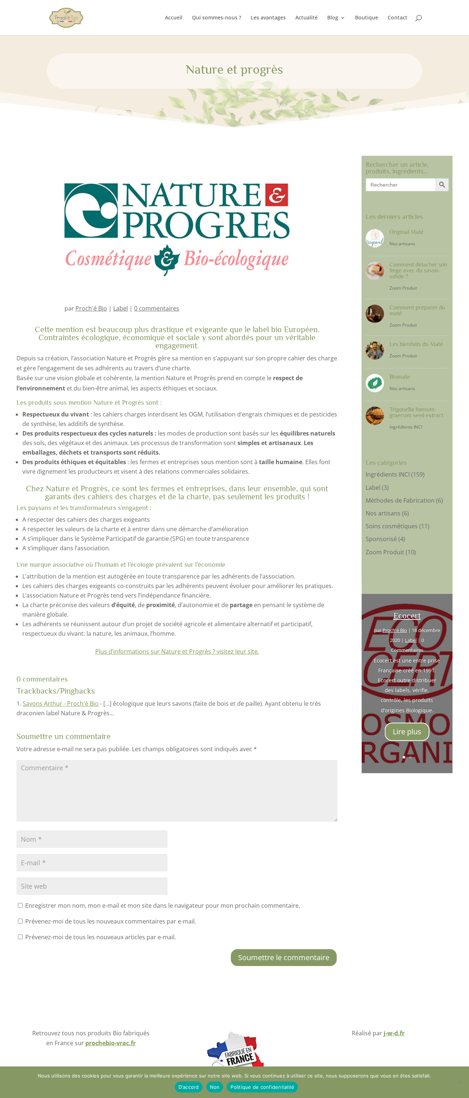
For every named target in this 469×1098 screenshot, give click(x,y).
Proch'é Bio (91, 308)
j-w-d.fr (394, 1033)
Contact (397, 18)
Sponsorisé (381, 539)
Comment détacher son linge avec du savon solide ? (418, 270)
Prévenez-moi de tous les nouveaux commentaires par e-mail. (110, 921)
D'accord (188, 1087)
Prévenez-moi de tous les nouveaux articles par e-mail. (100, 937)
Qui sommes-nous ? (216, 18)
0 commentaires (156, 308)
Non (215, 1087)
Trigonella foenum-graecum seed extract (416, 412)
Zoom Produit (403, 288)
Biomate (399, 377)
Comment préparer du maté (417, 310)
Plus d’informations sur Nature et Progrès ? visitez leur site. (177, 651)
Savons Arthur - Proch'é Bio (61, 703)
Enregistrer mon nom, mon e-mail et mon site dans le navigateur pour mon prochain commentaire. (162, 905)
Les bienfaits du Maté (416, 344)
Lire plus (407, 732)
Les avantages (268, 18)
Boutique (366, 18)
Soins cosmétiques (392, 526)
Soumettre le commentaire (283, 957)
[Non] (460, 1082)
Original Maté (406, 232)
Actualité (306, 18)
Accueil (173, 18)
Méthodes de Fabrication (400, 500)
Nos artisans (402, 243)
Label (120, 308)
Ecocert (407, 615)
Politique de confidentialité (262, 1087)
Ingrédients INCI (405, 427)
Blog (332, 18)
